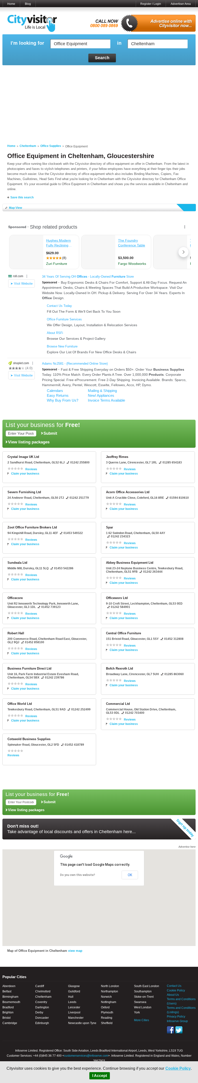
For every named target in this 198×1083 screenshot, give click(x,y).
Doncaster (42, 1017)
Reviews (31, 469)
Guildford (74, 991)
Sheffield (107, 1023)
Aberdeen (8, 986)
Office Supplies (50, 146)
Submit (50, 433)
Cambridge (9, 1023)
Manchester (76, 1017)
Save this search (22, 197)
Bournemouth (11, 1002)
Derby (39, 1012)
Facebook (170, 1029)
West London (142, 1007)
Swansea (140, 1002)
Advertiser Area (181, 4)
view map (75, 951)
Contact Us (174, 986)
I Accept (99, 1076)
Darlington (42, 1007)
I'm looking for (27, 43)
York (137, 1012)
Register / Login (150, 4)
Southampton (143, 991)
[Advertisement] (99, 102)
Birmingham (10, 996)
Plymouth (107, 1012)
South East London (146, 986)
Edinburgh (42, 1023)
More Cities (141, 1020)
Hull (70, 996)
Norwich (106, 996)
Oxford (105, 1007)
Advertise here (187, 846)
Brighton (8, 1012)
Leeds (72, 1002)
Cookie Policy (178, 1068)
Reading (106, 1017)
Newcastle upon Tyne (82, 1023)
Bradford (8, 1007)
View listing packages (29, 442)
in (119, 43)
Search (102, 57)
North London (110, 986)
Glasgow (74, 986)
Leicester (74, 1007)
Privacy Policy (176, 1016)
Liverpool (74, 1012)
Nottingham (108, 1002)
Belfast (6, 991)
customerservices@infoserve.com (86, 1055)
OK (130, 875)
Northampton (109, 991)
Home (11, 4)
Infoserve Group (177, 1021)
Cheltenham (28, 146)
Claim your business (25, 473)
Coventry (41, 1002)
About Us (173, 994)
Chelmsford (42, 991)
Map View (15, 207)
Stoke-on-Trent (144, 996)
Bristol (6, 1017)
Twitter (179, 1029)
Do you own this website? (77, 875)
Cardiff (39, 986)
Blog (28, 4)
